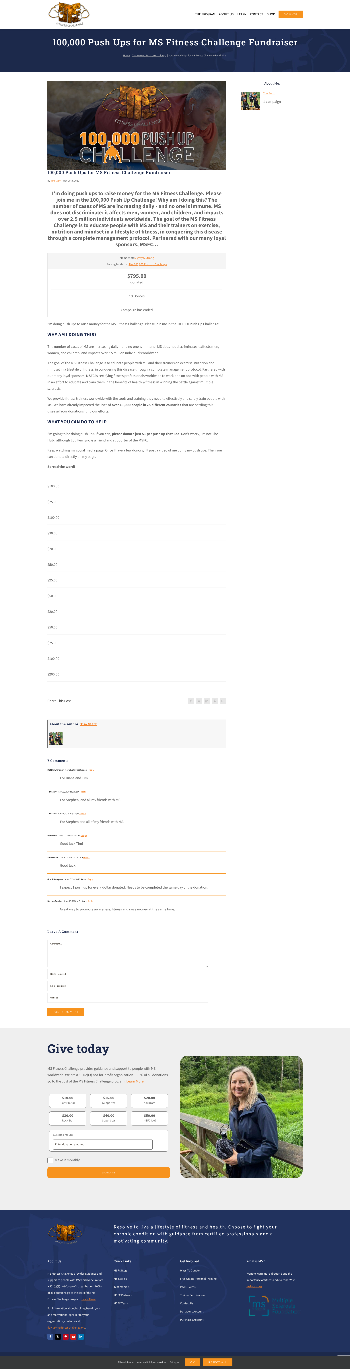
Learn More (135, 1081)
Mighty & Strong (144, 258)
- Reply (90, 770)
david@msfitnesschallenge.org (66, 1328)
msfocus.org (254, 1286)
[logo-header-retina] (68, 3)
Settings (174, 1362)
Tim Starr (56, 181)
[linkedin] (81, 1337)
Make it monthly (67, 1160)
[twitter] (58, 1337)
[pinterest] (66, 1337)
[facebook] (50, 1337)
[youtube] (73, 1337)
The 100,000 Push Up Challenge (148, 264)
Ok (192, 1362)
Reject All (217, 1362)
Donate (108, 1172)
